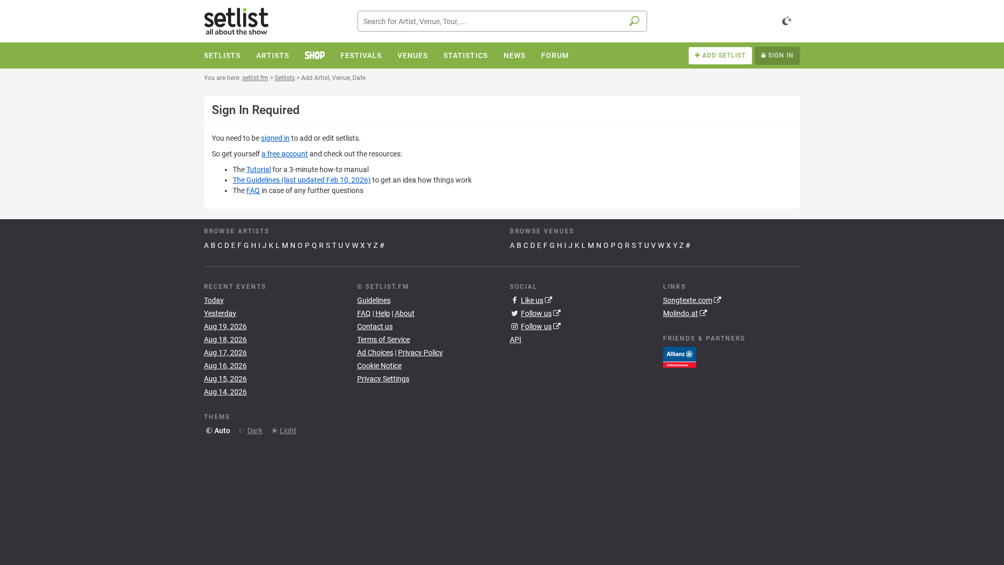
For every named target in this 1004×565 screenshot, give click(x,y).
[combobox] (502, 21)
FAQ (253, 190)
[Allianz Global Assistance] (679, 357)
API (515, 339)
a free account (284, 154)
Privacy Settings (383, 379)
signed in (275, 138)
